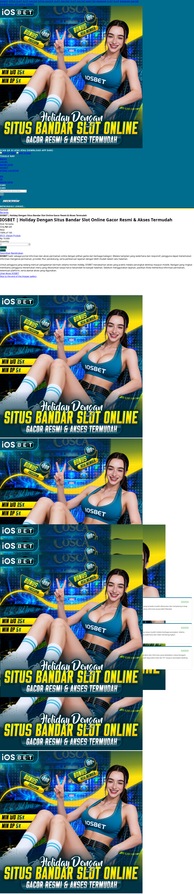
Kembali (4, 209)
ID (1, 179)
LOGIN (3, 250)
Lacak (4, 162)
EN (1, 176)
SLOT (116, 1)
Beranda (4, 212)
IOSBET (4, 1)
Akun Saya (6, 164)
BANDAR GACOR (129, 1)
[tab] (97, 159)
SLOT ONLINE (62, 1)
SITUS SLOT (15, 1)
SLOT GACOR (30, 1)
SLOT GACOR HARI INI (83, 1)
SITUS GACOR (45, 1)
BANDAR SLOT (104, 1)
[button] (5, 531)
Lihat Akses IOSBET (9, 273)
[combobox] (13, 191)
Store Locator (9, 170)
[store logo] (11, 203)
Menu (3, 159)
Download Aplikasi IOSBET (17, 4)
